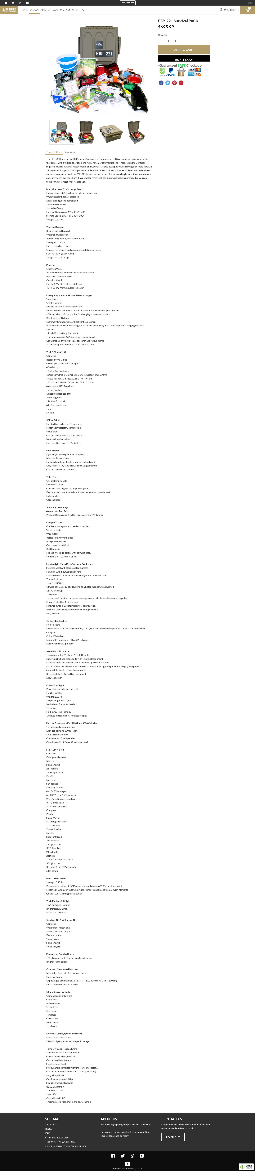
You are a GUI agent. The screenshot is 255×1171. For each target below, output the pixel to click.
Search (49, 1124)
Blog (48, 1128)
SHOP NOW (128, 2)
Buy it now (184, 59)
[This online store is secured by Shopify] (246, 1169)
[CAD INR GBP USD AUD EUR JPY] (251, 3)
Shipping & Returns (57, 1137)
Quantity (162, 35)
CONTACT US (72, 10)
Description (53, 152)
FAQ (62, 10)
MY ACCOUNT (230, 9)
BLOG (55, 10)
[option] (99, 69)
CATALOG (34, 10)
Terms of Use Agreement (61, 1142)
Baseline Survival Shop (123, 1168)
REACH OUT (173, 1137)
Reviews (69, 152)
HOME (24, 10)
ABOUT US (45, 10)
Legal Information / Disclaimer (65, 1146)
